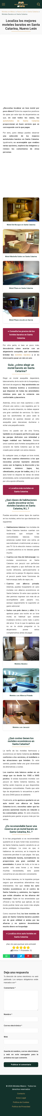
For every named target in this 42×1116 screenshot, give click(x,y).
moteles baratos (22, 355)
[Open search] (38, 4)
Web (6, 1037)
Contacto (21, 1093)
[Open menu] (3, 4)
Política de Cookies (21, 1102)
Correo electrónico (13, 1025)
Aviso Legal (21, 1098)
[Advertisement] (21, 71)
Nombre (8, 1014)
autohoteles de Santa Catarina (21, 121)
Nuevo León (21, 12)
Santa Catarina (33, 12)
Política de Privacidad (21, 1106)
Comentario (10, 988)
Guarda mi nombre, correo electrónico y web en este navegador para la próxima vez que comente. (21, 1054)
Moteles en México (9, 12)
